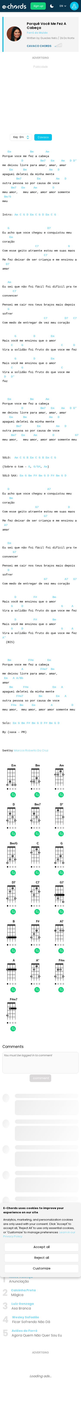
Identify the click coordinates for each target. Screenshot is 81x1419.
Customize (42, 1268)
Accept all (41, 1247)
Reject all (41, 1257)
